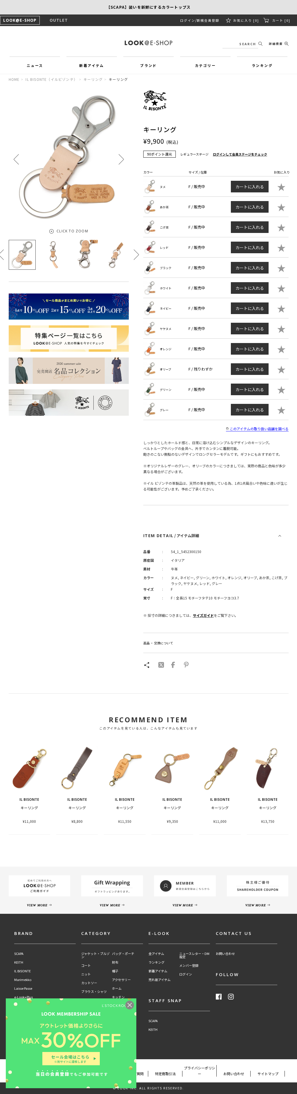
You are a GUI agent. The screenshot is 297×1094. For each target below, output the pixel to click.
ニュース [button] (35, 65)
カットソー (89, 982)
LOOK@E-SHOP (20, 20)
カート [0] (281, 20)
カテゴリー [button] (205, 65)
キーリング (93, 79)
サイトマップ (268, 1073)
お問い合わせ (225, 953)
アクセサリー (121, 979)
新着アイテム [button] (91, 65)
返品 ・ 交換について (158, 643)
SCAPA (18, 953)
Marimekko (22, 979)
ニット (86, 974)
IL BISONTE (22, 971)
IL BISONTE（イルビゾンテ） (51, 79)
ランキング (156, 962)
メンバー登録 (188, 965)
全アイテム (156, 953)
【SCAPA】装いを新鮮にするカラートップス (148, 7)
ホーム (117, 988)
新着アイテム (157, 971)
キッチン (118, 997)
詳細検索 (276, 43)
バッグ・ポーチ (123, 953)
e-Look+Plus (23, 997)
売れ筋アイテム (159, 979)
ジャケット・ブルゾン (95, 955)
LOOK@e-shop (148, 43)
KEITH (18, 962)
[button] (121, 159)
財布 (115, 962)
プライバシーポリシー (199, 1070)
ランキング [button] (262, 65)
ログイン (187, 20)
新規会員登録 (208, 20)
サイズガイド (203, 615)
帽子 (115, 971)
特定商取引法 (165, 1073)
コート (86, 965)
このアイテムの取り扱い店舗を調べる (259, 428)
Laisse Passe (23, 988)
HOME (14, 79)
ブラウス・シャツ (94, 991)
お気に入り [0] (246, 20)
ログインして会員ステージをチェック (240, 154)
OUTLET (59, 20)
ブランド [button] (148, 65)
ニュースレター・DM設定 (194, 955)
